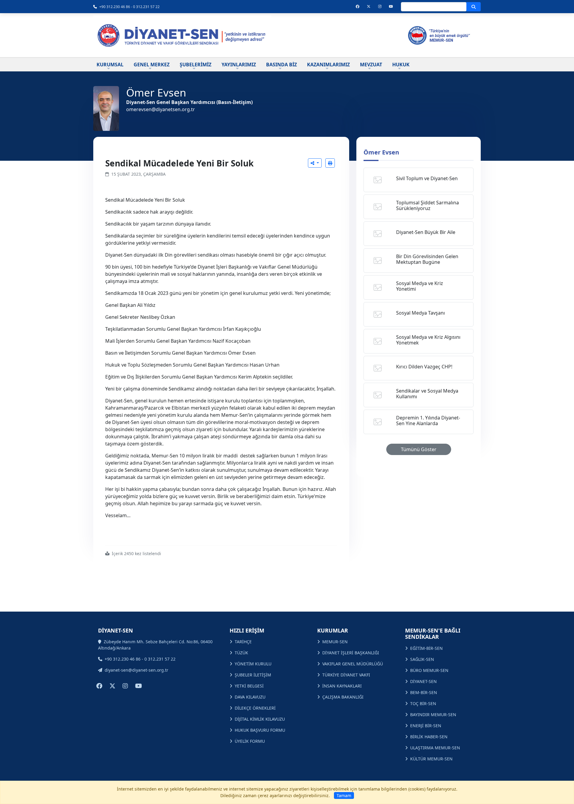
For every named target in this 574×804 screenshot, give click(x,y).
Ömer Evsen (381, 152)
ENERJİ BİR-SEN (425, 725)
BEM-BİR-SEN (423, 692)
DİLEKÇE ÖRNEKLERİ (255, 708)
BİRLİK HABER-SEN (429, 736)
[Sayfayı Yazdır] (330, 163)
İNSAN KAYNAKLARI (342, 686)
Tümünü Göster (418, 449)
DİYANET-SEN (423, 681)
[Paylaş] (315, 163)
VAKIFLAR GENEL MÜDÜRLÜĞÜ (352, 664)
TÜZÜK (241, 653)
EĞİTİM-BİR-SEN (426, 648)
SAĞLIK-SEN (422, 659)
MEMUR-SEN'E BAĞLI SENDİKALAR (432, 634)
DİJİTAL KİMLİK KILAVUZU (260, 719)
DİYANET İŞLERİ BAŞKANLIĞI (350, 653)
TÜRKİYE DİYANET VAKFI (346, 675)
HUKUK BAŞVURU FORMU (260, 730)
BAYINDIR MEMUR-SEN (433, 714)
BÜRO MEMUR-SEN (429, 670)
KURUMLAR (332, 630)
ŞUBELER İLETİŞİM (253, 675)
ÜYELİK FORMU (250, 741)
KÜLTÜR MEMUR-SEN (431, 759)
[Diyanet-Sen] (182, 35)
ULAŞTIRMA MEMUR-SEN (435, 748)
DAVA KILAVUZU (250, 697)
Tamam (344, 795)
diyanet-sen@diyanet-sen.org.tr (136, 670)
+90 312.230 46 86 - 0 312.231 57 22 (129, 6)
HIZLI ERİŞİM (247, 630)
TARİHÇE (243, 641)
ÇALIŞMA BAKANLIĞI (343, 697)
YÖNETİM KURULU (253, 664)
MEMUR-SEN (335, 641)
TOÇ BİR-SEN (423, 703)
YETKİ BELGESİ (249, 686)
